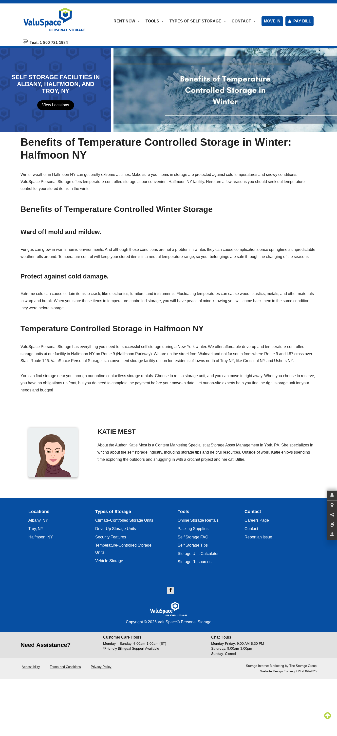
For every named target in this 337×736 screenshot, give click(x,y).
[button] (332, 495)
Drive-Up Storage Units (115, 529)
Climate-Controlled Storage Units (124, 520)
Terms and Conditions (65, 667)
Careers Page (256, 520)
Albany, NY (38, 520)
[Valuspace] (60, 19)
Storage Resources (194, 562)
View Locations (55, 105)
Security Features (110, 537)
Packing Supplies (193, 529)
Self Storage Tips (193, 545)
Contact (251, 529)
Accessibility (31, 667)
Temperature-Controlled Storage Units (123, 548)
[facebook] (170, 590)
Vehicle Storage (109, 561)
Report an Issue (258, 537)
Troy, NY (35, 529)
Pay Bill (302, 21)
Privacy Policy (101, 667)
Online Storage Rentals (198, 520)
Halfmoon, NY (40, 537)
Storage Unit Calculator (198, 554)
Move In (272, 21)
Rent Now (124, 21)
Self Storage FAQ (193, 537)
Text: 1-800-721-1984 (48, 42)
